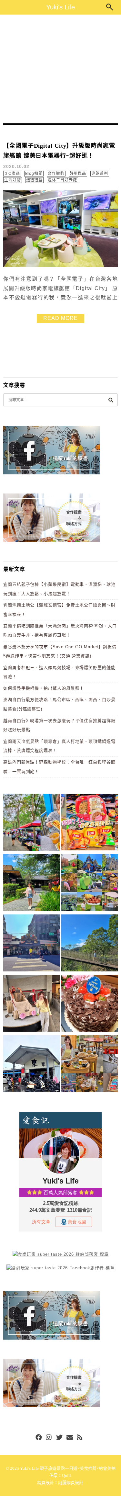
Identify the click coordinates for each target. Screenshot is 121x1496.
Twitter (59, 1437)
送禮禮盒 (34, 180)
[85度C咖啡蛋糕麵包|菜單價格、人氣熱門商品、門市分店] (89, 1004)
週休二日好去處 (62, 180)
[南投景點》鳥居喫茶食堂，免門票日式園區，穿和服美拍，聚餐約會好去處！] (31, 883)
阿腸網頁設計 (70, 1482)
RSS (80, 1437)
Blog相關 (34, 173)
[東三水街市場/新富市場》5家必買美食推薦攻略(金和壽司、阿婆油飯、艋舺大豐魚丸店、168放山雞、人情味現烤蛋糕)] (31, 944)
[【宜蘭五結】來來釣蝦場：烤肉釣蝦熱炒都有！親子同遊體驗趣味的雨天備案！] (31, 1064)
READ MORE (60, 318)
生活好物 (12, 180)
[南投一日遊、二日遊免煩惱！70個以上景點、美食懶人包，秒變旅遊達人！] (89, 883)
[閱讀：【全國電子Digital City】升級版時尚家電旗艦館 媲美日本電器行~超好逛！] (60, 265)
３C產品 (12, 173)
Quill (66, 1475)
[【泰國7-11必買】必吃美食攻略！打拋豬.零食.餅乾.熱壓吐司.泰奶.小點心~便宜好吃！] (89, 823)
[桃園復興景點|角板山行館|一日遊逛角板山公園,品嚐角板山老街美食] (89, 944)
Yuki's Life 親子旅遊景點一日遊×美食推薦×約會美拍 (68, 1468)
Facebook (38, 1437)
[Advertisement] (60, 69)
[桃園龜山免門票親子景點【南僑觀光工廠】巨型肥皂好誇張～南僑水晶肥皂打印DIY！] (31, 1004)
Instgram (49, 1437)
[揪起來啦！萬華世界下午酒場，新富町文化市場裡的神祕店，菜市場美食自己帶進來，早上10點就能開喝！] (89, 1064)
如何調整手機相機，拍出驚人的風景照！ (43, 688)
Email (69, 1437)
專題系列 (99, 173)
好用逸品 (78, 173)
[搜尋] (110, 399)
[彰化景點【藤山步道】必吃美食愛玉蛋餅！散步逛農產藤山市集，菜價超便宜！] (31, 823)
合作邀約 (56, 173)
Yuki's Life (60, 7)
